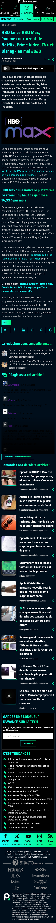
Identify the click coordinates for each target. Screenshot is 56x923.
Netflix (50, 19)
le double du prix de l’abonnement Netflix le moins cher (27, 257)
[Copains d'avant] (40, 882)
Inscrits (39, 842)
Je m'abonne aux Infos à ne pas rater (27, 68)
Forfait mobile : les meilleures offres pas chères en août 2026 (27, 818)
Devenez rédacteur (33, 852)
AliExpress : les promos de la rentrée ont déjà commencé (29, 760)
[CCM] (40, 870)
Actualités (48, 13)
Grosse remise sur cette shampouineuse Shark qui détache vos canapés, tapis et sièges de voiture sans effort (35, 616)
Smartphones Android (28, 489)
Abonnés (28, 842)
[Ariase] (40, 887)
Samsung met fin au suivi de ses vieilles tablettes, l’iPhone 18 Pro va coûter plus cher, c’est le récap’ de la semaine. (36, 645)
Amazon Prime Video (22, 19)
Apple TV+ (15, 171)
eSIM (14, 13)
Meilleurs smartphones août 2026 (24, 823)
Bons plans (24, 629)
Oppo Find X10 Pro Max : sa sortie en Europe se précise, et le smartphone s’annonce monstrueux (36, 478)
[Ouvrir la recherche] (53, 2)
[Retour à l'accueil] (28, 1)
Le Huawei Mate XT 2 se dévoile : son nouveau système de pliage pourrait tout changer (35, 672)
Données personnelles (40, 854)
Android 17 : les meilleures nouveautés (26, 772)
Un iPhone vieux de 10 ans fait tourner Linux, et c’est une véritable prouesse (35, 566)
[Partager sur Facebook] (14, 330)
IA (37, 13)
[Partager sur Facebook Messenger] (32, 330)
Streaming (27, 13)
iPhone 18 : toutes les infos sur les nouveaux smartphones (29, 778)
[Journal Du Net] (15, 876)
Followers (17, 842)
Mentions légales (22, 854)
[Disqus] (28, 417)
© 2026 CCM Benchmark (37, 857)
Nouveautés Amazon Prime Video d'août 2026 (30, 799)
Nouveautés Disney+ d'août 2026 (24, 795)
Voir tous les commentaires (18, 456)
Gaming (22, 708)
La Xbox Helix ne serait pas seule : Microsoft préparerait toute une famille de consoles (36, 697)
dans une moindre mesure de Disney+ (28, 173)
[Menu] (3, 2)
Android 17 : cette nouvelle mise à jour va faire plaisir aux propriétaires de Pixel (35, 500)
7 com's (47, 59)
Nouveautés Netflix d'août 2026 (23, 791)
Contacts (46, 852)
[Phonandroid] (6, 897)
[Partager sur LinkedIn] (23, 330)
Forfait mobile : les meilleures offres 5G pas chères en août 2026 (28, 811)
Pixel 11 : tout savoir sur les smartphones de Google (28, 767)
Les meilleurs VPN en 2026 (20, 827)
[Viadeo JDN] (15, 888)
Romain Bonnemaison (11, 58)
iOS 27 (11, 783)
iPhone (22, 576)
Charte (11, 857)
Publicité (10, 854)
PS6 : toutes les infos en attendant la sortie (28, 787)
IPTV (43, 19)
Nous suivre (51, 330)
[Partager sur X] (5, 330)
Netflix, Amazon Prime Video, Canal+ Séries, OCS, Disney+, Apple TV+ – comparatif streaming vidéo (27, 287)
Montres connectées (28, 600)
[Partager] (53, 59)
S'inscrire (28, 743)
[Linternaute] (40, 875)
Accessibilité (20, 857)
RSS (50, 842)
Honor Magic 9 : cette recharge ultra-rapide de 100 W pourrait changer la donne (36, 521)
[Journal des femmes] (15, 870)
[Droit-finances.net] (15, 882)
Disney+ (36, 19)
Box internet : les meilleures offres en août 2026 (28, 805)
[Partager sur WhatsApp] (41, 330)
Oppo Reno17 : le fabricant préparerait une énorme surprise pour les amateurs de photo (35, 544)
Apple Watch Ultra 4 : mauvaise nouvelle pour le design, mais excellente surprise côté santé (35, 589)
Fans (5, 842)
